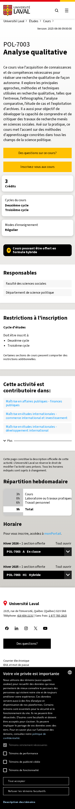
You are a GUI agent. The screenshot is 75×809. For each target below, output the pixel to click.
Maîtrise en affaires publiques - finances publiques (34, 403)
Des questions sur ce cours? (37, 153)
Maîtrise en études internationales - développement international (31, 428)
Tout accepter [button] (16, 781)
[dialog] (37, 738)
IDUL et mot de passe (16, 665)
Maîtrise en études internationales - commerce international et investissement (37, 416)
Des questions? (27, 643)
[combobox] (70, 672)
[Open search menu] (57, 10)
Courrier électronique (16, 661)
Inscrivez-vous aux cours (37, 167)
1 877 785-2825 (58, 616)
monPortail (52, 533)
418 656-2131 (25, 616)
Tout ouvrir (63, 543)
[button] (19, 802)
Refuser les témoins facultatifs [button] (27, 791)
